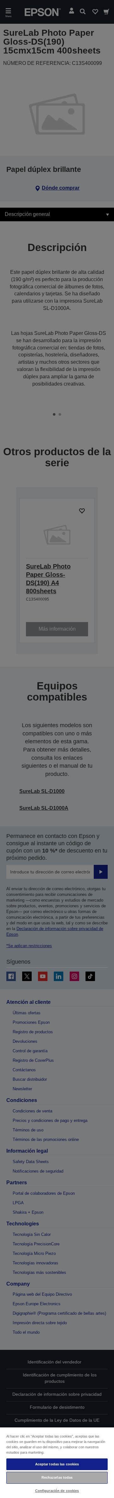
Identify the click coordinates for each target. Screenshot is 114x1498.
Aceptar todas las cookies (57, 1464)
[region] (57, 1462)
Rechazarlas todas (57, 1477)
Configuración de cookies (57, 1491)
